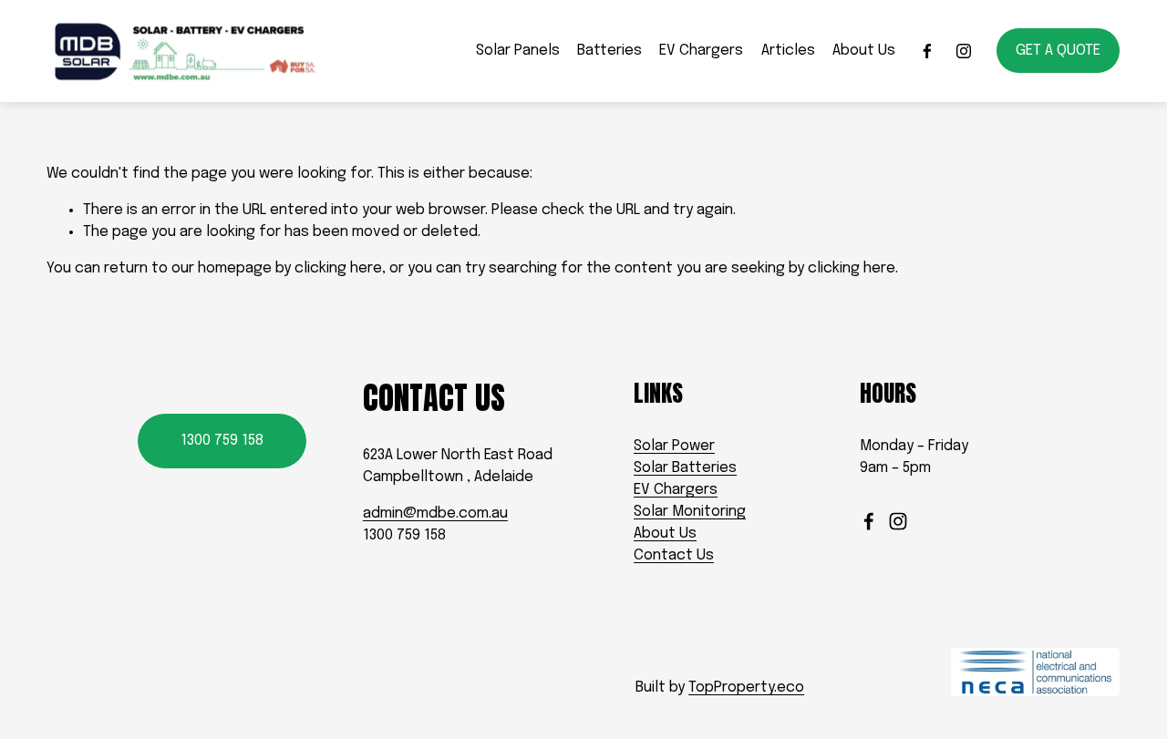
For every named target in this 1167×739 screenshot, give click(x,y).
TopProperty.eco (746, 687)
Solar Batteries (685, 468)
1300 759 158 (222, 440)
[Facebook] (927, 51)
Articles (788, 50)
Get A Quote (1058, 50)
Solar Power (674, 446)
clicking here (338, 268)
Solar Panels (518, 50)
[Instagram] (964, 51)
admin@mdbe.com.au (435, 513)
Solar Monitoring (690, 511)
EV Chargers (701, 50)
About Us (863, 50)
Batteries (609, 50)
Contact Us (674, 555)
